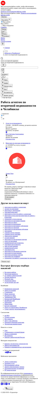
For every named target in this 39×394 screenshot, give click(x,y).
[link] (4, 33)
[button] (3, 38)
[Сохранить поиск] (3, 70)
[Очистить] (3, 65)
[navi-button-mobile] (3, 43)
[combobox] (9, 61)
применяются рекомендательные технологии (16, 374)
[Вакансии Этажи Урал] (21, 161)
